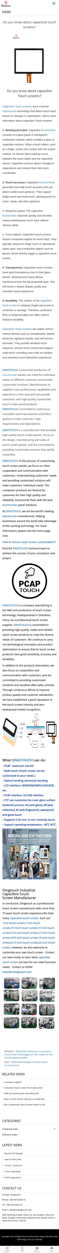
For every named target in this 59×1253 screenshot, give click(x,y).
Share (7, 1251)
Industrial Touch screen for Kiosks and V (23, 1087)
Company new (9, 1129)
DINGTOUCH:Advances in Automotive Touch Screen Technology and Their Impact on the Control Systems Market (28, 1054)
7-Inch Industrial (12, 1171)
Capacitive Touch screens (17, 106)
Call (22, 1251)
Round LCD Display (13, 1153)
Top (51, 1251)
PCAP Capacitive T (12, 1177)
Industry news (9, 1134)
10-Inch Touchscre (13, 1165)
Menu (37, 1251)
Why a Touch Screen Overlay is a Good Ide (24, 1099)
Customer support (12, 1082)
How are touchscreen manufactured (21, 1093)
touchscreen (9, 111)
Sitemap (38, 1239)
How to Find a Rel (12, 1159)
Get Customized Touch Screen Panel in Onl (24, 1104)
